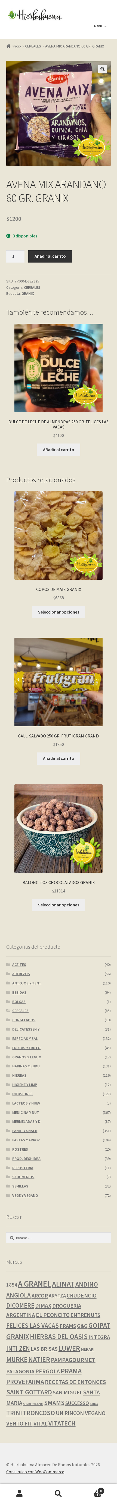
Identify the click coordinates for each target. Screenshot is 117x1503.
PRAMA (71, 1371)
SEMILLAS (20, 1186)
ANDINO (86, 1284)
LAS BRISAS (44, 1349)
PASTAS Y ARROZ (26, 1140)
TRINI (14, 1413)
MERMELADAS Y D (26, 1121)
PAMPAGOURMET (73, 1360)
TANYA (94, 1404)
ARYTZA (57, 1296)
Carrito (90, 1489)
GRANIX (27, 293)
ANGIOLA (18, 1295)
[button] (102, 69)
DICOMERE (20, 1305)
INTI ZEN (18, 1348)
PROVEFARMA (25, 1382)
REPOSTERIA (22, 1167)
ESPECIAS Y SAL (25, 1038)
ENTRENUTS (85, 1315)
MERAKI (87, 1349)
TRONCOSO (39, 1413)
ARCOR (40, 1295)
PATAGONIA (20, 1371)
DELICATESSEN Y (25, 1029)
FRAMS (68, 1325)
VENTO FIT (19, 1423)
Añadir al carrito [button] (58, 449)
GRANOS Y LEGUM (26, 1057)
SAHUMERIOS (23, 1176)
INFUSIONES (22, 1093)
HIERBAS (19, 1075)
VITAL (40, 1423)
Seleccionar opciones (58, 612)
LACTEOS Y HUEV (26, 1103)
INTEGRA (99, 1337)
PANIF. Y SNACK (24, 1130)
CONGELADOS (23, 1019)
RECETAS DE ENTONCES (75, 1382)
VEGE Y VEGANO (25, 1195)
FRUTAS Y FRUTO (26, 1047)
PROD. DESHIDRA (26, 1158)
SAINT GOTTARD (29, 1392)
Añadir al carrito (50, 256)
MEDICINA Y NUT (25, 1112)
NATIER (39, 1359)
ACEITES (19, 964)
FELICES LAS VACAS (32, 1325)
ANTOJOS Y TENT (26, 983)
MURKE (16, 1359)
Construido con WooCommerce (35, 1471)
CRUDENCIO (82, 1295)
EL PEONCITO (53, 1315)
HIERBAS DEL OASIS (59, 1336)
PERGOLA (47, 1371)
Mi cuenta (19, 1493)
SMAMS (54, 1403)
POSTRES (20, 1149)
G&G (82, 1325)
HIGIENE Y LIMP (24, 1084)
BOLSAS (19, 1001)
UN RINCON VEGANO (81, 1413)
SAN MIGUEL (67, 1392)
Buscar (58, 1493)
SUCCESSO (77, 1403)
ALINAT (63, 1284)
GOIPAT (99, 1325)
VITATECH (62, 1423)
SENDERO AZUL (33, 1404)
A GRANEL (34, 1284)
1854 (11, 1284)
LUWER (69, 1348)
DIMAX (43, 1305)
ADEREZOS (21, 973)
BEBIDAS (19, 992)
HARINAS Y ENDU (26, 1066)
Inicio (17, 46)
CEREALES (33, 46)
